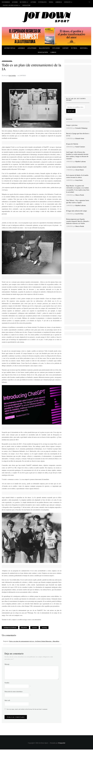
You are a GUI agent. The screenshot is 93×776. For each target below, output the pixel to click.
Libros (53, 52)
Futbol (74, 48)
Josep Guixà (78, 180)
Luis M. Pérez (79, 214)
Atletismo (32, 48)
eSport (66, 48)
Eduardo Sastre (79, 138)
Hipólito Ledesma (80, 161)
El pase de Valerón (72, 144)
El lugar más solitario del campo (76, 211)
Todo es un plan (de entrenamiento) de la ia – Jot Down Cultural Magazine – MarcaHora (34, 641)
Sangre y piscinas (71, 125)
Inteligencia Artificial (10, 627)
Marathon (24, 627)
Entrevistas (9, 48)
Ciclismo (56, 48)
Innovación (43, 52)
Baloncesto (44, 48)
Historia (84, 48)
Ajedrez (21, 48)
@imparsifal (61, 743)
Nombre (7, 683)
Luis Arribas (12, 75)
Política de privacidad (11, 5)
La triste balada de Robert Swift (76, 167)
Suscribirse (6, 2)
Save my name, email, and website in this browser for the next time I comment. (27, 709)
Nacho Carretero (80, 147)
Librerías (58, 2)
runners (34, 627)
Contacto (67, 2)
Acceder (15, 2)
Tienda (51, 2)
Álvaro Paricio (79, 170)
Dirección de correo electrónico (14, 691)
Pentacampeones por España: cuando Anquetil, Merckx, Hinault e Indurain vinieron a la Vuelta (77, 221)
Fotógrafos (42, 2)
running (44, 627)
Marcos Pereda (79, 195)
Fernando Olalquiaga (81, 128)
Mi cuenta (23, 2)
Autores (33, 2)
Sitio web (7, 700)
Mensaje (7, 664)
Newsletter (26, 5)
